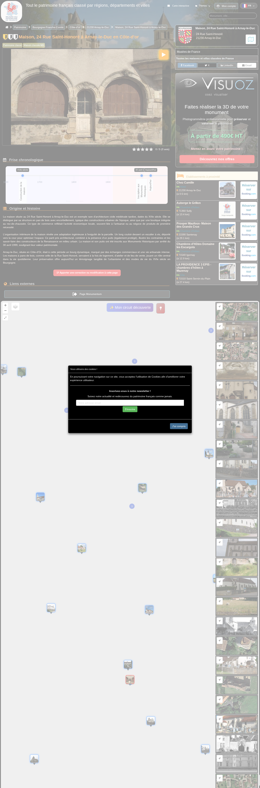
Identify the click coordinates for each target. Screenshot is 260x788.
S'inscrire (130, 409)
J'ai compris (179, 426)
